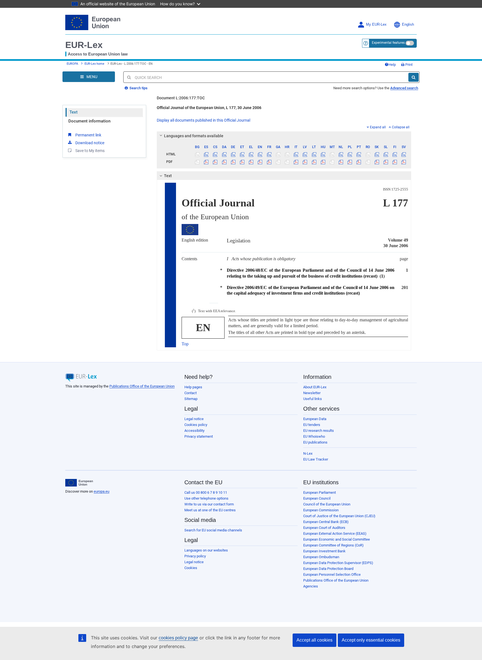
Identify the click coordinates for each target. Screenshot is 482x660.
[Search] (413, 77)
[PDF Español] (206, 161)
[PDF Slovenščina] (385, 161)
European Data (314, 419)
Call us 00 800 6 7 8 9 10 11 (205, 492)
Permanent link (88, 135)
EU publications (315, 442)
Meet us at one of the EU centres (210, 510)
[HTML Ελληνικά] (251, 154)
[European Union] (79, 483)
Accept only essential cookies (371, 640)
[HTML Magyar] (323, 154)
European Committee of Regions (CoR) (333, 545)
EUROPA (72, 64)
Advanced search (404, 88)
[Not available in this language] (197, 154)
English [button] (408, 25)
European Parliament (319, 492)
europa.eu (101, 491)
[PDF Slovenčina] (376, 161)
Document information (89, 121)
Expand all (378, 127)
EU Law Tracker (315, 459)
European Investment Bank (324, 551)
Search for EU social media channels (213, 530)
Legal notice (194, 419)
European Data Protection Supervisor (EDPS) (338, 563)
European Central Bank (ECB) (326, 522)
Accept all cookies (314, 640)
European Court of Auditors (324, 528)
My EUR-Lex (376, 25)
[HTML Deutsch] (233, 154)
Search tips (138, 88)
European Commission (321, 510)
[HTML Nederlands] (341, 154)
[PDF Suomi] (395, 161)
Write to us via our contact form (209, 504)
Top (185, 343)
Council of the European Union (326, 504)
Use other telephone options (206, 498)
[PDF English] (260, 161)
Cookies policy (195, 425)
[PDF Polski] (350, 161)
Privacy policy (195, 556)
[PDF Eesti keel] (242, 161)
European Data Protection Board (328, 569)
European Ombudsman (321, 557)
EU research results (318, 430)
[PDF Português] (359, 161)
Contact (190, 393)
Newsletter (311, 393)
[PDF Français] (269, 161)
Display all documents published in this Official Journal (203, 120)
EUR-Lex (84, 45)
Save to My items (90, 150)
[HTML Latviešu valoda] (305, 154)
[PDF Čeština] (215, 161)
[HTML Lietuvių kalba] (314, 154)
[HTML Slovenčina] (376, 154)
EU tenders (311, 425)
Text (73, 112)
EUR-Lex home (94, 64)
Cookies (190, 568)
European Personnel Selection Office (332, 574)
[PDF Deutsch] (233, 161)
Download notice (89, 143)
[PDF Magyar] (323, 161)
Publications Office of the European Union (142, 386)
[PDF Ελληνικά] (251, 161)
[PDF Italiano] (296, 161)
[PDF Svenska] (403, 161)
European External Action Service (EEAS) (335, 533)
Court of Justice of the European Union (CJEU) (339, 516)
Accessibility (194, 430)
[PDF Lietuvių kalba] (314, 161)
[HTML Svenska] (403, 154)
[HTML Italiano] (296, 154)
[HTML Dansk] (224, 154)
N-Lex (307, 453)
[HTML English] (260, 154)
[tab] (284, 136)
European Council (317, 498)
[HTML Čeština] (215, 154)
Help (392, 64)
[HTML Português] (359, 154)
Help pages (193, 387)
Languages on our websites (206, 550)
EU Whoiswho (314, 436)
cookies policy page (178, 637)
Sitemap (190, 399)
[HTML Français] (269, 154)
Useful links (312, 399)
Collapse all (400, 127)
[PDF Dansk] (224, 161)
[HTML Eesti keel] (242, 154)
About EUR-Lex (314, 387)
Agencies (310, 586)
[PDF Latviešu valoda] (305, 161)
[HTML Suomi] (395, 154)
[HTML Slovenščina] (385, 154)
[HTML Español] (206, 154)
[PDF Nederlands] (341, 161)
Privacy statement (198, 436)
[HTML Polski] (350, 154)
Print (408, 64)
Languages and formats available (193, 136)
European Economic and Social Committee (336, 539)
